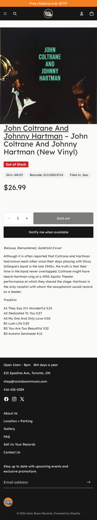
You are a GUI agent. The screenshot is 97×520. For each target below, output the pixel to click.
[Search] (15, 14)
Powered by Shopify (67, 513)
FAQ (7, 437)
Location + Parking (18, 421)
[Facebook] (6, 399)
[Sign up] (88, 482)
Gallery (9, 429)
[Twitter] (22, 399)
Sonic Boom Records (39, 513)
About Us (11, 413)
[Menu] (5, 13)
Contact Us (12, 452)
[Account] (82, 14)
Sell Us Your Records (19, 444)
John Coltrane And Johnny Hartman (36, 131)
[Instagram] (14, 399)
